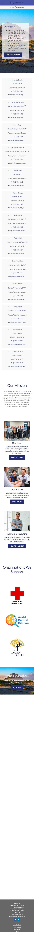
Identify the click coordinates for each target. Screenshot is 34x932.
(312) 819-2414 (18, 250)
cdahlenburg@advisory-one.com (18, 117)
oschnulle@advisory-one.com (18, 366)
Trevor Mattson (17, 333)
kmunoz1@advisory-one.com (18, 208)
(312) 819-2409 (18, 227)
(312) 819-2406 (18, 204)
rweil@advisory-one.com (18, 253)
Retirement (17, 927)
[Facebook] (15, 919)
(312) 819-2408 (18, 159)
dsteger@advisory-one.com (18, 140)
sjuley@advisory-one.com (18, 276)
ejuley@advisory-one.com (18, 163)
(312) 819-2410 (18, 273)
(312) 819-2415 (19, 906)
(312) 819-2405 (18, 91)
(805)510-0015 (18, 341)
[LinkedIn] (18, 919)
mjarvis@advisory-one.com (18, 230)
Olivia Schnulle (17, 355)
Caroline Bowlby (17, 83)
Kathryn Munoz (17, 196)
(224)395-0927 (18, 363)
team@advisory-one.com (17, 916)
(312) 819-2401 (18, 295)
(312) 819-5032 (18, 114)
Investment (17, 929)
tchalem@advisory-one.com (18, 322)
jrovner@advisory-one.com (18, 185)
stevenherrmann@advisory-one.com (18, 299)
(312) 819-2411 (18, 182)
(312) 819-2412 (18, 318)
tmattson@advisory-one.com (18, 344)
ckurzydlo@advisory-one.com (18, 95)
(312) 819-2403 (18, 136)
